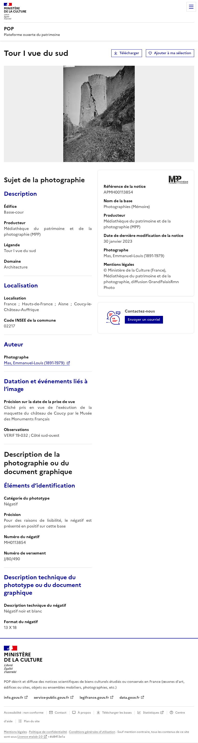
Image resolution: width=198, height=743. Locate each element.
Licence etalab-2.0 (29, 737)
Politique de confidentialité (48, 732)
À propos (84, 712)
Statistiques (151, 712)
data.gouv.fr (130, 697)
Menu (191, 7)
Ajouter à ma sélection (172, 53)
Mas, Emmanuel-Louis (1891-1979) (34, 363)
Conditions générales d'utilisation (92, 732)
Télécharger (129, 53)
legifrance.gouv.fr (94, 697)
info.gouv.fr (13, 697)
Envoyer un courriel (144, 319)
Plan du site (32, 721)
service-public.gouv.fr (51, 697)
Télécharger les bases (117, 712)
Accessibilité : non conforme (23, 712)
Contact (60, 712)
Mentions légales (15, 732)
